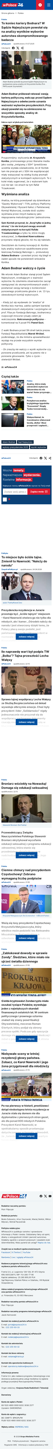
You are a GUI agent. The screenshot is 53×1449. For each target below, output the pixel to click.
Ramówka (5, 1257)
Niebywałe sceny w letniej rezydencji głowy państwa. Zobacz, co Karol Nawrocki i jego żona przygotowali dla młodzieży (25, 1060)
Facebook (5, 1252)
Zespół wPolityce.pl (9, 569)
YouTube (26, 1252)
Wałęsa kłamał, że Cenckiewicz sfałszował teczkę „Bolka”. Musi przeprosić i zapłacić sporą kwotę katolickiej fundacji (38, 421)
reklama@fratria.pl (16, 1356)
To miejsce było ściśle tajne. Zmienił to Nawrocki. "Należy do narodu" (24, 561)
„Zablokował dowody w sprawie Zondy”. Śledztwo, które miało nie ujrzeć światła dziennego (25, 957)
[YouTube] (50, 1196)
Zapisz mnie (37, 491)
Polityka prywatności (20, 1441)
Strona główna (7, 13)
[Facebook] (13, 48)
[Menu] (49, 5)
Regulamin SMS (10, 1445)
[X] (17, 48)
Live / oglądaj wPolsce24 (22, 1257)
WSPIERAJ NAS (21, 1427)
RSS (9, 1441)
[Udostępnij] (22, 48)
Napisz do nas (44, 1242)
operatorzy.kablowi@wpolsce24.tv (23, 1366)
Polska (20, 13)
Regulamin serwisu (38, 1441)
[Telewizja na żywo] (40, 5)
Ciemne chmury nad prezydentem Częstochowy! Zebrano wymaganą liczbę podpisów (26, 874)
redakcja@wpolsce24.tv (18, 1337)
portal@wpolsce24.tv (17, 1324)
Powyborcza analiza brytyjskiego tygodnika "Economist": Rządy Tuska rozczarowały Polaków (38, 404)
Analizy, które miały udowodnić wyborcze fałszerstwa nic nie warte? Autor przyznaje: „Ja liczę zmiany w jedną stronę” (38, 388)
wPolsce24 (6, 44)
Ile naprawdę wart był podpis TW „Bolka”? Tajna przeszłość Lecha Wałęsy (25, 656)
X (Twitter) (16, 1252)
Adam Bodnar (9, 442)
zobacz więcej (26, 636)
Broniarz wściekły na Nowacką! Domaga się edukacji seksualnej (24, 786)
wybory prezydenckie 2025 (15, 447)
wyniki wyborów (38, 447)
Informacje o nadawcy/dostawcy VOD (33, 1445)
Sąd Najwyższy (25, 442)
